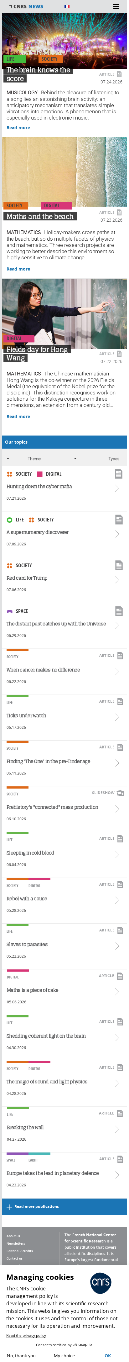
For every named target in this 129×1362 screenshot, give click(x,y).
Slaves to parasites (27, 944)
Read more (18, 127)
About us (13, 1236)
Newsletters (16, 1243)
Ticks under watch (26, 716)
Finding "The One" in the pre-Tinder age (48, 761)
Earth (33, 1160)
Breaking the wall (25, 1127)
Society (50, 58)
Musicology (22, 93)
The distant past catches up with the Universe (56, 624)
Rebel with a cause (27, 899)
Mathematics (24, 232)
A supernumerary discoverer (38, 532)
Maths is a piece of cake (32, 990)
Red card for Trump (27, 578)
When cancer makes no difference (43, 670)
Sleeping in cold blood (30, 853)
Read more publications (36, 1206)
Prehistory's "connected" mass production (52, 807)
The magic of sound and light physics (47, 1082)
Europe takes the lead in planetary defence (53, 1173)
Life (10, 58)
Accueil (33, 6)
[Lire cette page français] (67, 6)
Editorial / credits (20, 1251)
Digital (51, 205)
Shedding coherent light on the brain (46, 1036)
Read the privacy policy (26, 1335)
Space (22, 611)
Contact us (15, 1258)
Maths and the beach (40, 216)
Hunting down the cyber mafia (39, 486)
